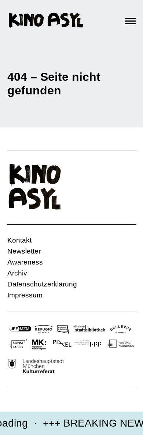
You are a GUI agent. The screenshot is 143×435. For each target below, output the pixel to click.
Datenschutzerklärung (42, 284)
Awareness (25, 262)
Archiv (17, 273)
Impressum (25, 295)
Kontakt (19, 240)
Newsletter (24, 251)
